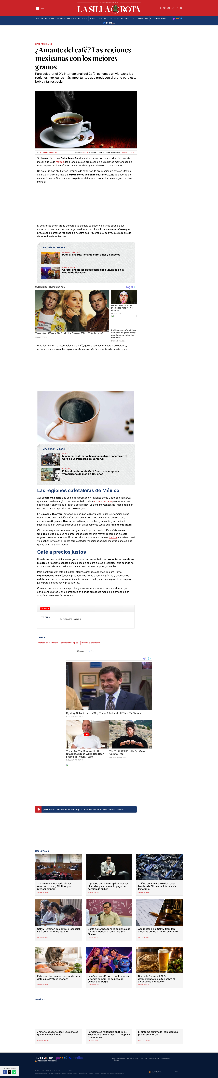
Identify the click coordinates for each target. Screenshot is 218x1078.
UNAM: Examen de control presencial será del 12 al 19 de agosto (58, 930)
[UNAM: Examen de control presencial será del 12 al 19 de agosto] (58, 912)
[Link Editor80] (176, 1071)
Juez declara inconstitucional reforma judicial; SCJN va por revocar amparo (54, 886)
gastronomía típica (69, 642)
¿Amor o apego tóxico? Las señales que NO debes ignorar (57, 1033)
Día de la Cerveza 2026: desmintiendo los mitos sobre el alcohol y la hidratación (156, 979)
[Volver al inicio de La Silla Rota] (44, 1058)
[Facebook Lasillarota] (160, 8)
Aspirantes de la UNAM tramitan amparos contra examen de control (158, 930)
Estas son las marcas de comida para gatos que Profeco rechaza (58, 977)
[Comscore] (155, 1072)
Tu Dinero (83, 19)
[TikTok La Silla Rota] (177, 8)
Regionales (126, 19)
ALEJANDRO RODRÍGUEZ (72, 619)
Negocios (71, 19)
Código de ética (132, 1058)
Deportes (114, 19)
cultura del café (103, 501)
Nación (39, 19)
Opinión (102, 19)
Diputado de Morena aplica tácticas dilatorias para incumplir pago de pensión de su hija (108, 886)
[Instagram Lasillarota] (173, 8)
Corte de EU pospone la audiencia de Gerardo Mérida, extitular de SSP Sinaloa (109, 931)
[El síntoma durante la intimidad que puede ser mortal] (159, 1015)
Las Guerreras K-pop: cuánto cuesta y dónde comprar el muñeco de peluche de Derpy (108, 979)
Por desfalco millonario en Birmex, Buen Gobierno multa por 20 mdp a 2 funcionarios (109, 1034)
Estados (61, 19)
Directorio (143, 1058)
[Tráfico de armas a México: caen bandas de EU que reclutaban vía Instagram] (159, 867)
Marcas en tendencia (48, 642)
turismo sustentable (90, 642)
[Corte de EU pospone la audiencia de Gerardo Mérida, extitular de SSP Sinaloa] (109, 912)
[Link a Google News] (90, 651)
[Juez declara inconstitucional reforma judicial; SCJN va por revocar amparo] (58, 867)
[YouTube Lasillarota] (168, 8)
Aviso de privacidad (118, 1058)
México (60, 161)
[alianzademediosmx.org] (46, 1061)
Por (47, 152)
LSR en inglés (141, 19)
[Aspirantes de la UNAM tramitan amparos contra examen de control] (159, 912)
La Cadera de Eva (158, 19)
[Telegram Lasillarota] (181, 8)
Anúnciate (115, 1060)
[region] (109, 34)
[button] (5, 1072)
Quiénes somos (154, 1058)
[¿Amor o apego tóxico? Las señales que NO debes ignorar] (58, 1015)
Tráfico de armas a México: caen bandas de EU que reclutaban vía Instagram (157, 886)
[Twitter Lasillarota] (164, 8)
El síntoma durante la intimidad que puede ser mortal (158, 1033)
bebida (113, 537)
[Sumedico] (109, 23)
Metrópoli (50, 19)
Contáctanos (165, 1058)
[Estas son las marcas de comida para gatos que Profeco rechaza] (58, 960)
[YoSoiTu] (177, 18)
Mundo (92, 19)
